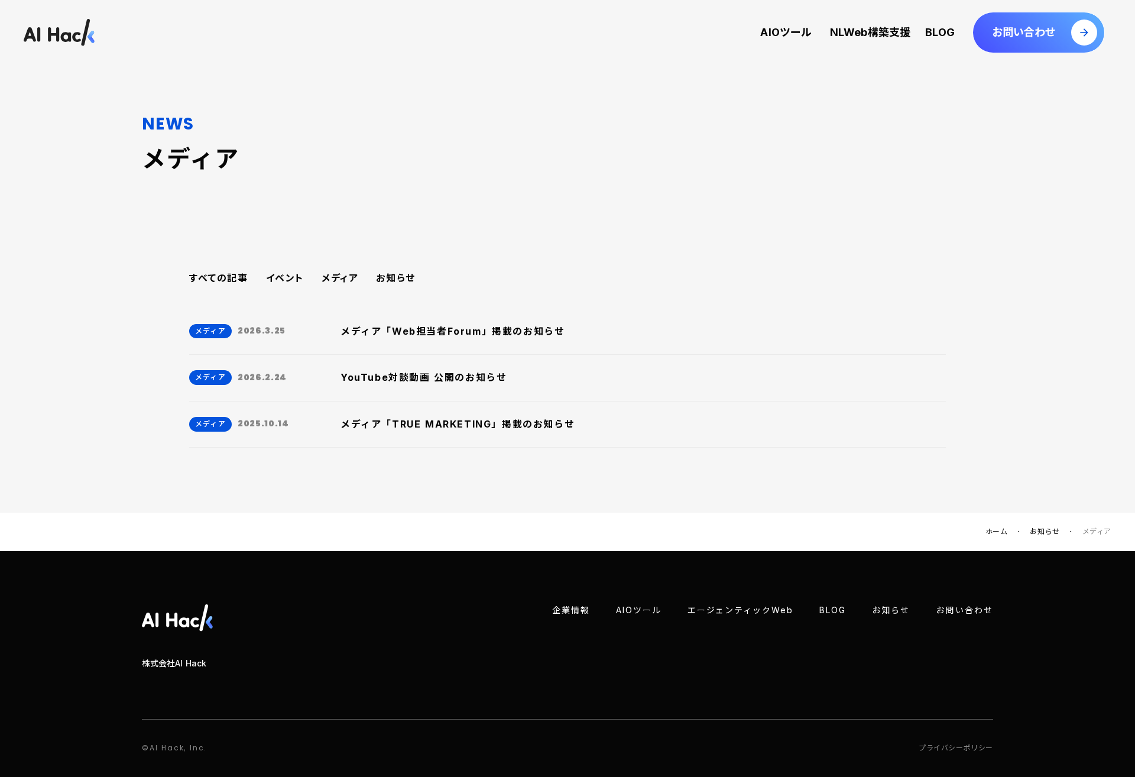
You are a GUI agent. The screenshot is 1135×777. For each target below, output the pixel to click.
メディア (340, 278)
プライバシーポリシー (956, 747)
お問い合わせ (964, 610)
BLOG (940, 32)
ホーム (996, 531)
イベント (285, 278)
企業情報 (571, 610)
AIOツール (786, 32)
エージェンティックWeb (741, 610)
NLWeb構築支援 (868, 32)
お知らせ (395, 278)
